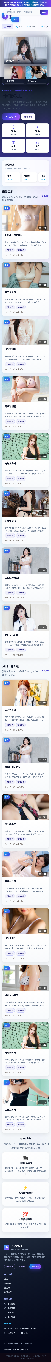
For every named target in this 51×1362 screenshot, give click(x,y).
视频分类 (8, 1283)
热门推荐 (8, 1292)
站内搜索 (24, 1349)
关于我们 (11, 1312)
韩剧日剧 (7, 1349)
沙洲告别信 (10, 520)
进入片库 (13, 116)
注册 (15, 19)
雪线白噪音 (10, 881)
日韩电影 (16, 1349)
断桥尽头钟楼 (11, 634)
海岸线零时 (10, 463)
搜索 (44, 12)
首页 (9, 26)
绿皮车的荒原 (11, 995)
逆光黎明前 (10, 349)
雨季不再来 (10, 824)
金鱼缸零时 (10, 1109)
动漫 (46, 26)
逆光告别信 (10, 938)
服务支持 (11, 1303)
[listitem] (12, 177)
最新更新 (28, 116)
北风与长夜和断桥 (14, 235)
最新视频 (8, 1288)
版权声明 (11, 1308)
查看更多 (45, 195)
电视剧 (33, 26)
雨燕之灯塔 (10, 710)
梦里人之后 (10, 292)
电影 (21, 26)
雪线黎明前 (10, 406)
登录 (7, 19)
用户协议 (11, 1316)
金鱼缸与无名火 (12, 577)
